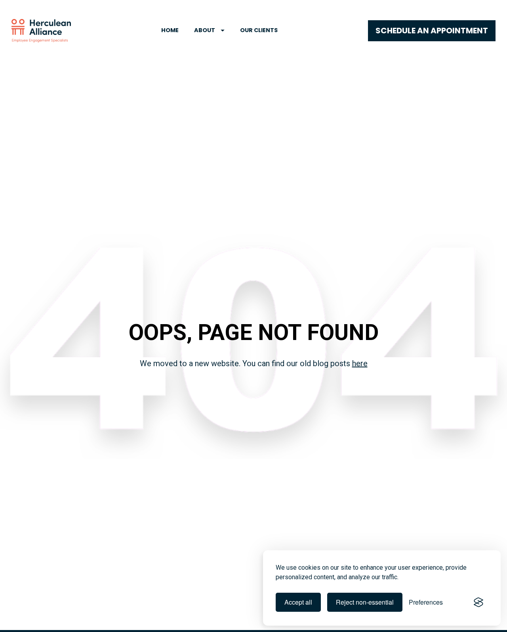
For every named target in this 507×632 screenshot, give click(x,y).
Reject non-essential (365, 602)
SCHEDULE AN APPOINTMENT (431, 30)
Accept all (298, 602)
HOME (170, 30)
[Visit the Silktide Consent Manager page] (478, 602)
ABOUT (204, 30)
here (360, 363)
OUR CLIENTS (259, 30)
